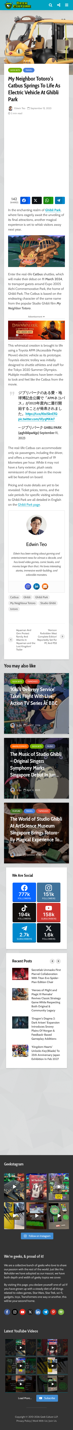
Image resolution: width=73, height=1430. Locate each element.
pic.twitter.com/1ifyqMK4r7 (36, 419)
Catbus (14, 597)
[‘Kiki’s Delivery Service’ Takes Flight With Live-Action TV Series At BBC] (36, 703)
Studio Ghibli (48, 603)
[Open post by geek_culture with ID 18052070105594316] (14, 1186)
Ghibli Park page (29, 504)
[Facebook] (7, 1312)
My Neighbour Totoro (22, 603)
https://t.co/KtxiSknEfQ (41, 414)
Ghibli (27, 597)
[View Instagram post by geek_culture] (22, 1197)
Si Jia (18, 725)
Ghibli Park (53, 210)
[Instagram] (28, 586)
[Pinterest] (53, 1312)
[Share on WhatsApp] (48, 200)
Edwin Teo (19, 108)
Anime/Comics (19, 746)
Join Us (53, 1420)
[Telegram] (46, 1312)
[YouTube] (22, 1312)
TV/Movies (32, 681)
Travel (28, 70)
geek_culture (14, 1176)
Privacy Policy (23, 1420)
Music (50, 746)
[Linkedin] (36, 586)
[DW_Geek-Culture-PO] (36, 330)
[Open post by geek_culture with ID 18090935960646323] (36, 1215)
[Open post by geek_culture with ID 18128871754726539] (14, 1215)
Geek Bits (15, 70)
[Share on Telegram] (60, 200)
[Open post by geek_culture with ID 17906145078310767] (36, 1186)
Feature (16, 811)
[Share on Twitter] (37, 200)
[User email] (45, 586)
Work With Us (40, 1420)
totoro (14, 609)
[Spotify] (61, 1312)
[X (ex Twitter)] (30, 1312)
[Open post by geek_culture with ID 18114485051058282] (59, 1215)
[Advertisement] (36, 155)
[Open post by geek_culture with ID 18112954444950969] (59, 1186)
